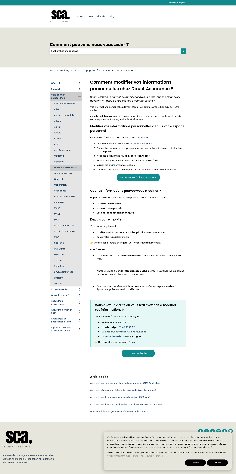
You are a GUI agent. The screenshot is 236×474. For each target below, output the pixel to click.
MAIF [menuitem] (56, 219)
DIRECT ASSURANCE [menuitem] (65, 167)
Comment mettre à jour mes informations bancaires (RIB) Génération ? (126, 383)
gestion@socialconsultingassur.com (125, 331)
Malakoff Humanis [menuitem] (64, 225)
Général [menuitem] (55, 83)
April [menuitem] (56, 144)
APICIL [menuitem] (57, 132)
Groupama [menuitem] (60, 190)
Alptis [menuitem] (57, 127)
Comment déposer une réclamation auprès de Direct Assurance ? (123, 390)
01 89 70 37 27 (123, 322)
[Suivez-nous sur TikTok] (212, 431)
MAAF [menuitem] (57, 208)
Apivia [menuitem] (57, 138)
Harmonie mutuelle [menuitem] (64, 196)
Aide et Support (177, 2)
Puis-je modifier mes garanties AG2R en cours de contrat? (119, 411)
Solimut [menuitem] (58, 260)
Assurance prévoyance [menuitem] (57, 302)
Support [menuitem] (55, 89)
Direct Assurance (142, 143)
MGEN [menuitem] (57, 237)
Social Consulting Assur (63, 70)
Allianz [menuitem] (57, 121)
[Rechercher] (183, 51)
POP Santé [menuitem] (59, 248)
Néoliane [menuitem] (59, 242)
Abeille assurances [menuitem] (64, 103)
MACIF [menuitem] (57, 213)
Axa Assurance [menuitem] (62, 150)
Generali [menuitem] (58, 179)
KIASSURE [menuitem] (59, 202)
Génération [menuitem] (60, 184)
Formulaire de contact (118, 336)
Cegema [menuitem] (59, 155)
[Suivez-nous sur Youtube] (218, 431)
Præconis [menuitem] (59, 254)
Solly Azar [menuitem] (59, 266)
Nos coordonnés (96, 16)
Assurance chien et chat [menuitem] (61, 311)
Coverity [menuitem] (59, 161)
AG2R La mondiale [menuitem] (64, 115)
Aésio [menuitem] (57, 109)
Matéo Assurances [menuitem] (64, 231)
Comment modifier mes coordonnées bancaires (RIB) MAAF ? (120, 397)
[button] (79, 83)
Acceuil (79, 16)
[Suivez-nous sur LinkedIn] (224, 431)
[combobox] (115, 51)
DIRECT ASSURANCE (125, 70)
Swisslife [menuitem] (59, 277)
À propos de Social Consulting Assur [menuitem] (61, 329)
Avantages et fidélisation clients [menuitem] (61, 320)
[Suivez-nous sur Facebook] (200, 431)
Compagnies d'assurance (95, 70)
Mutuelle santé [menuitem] (59, 289)
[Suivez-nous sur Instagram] (206, 431)
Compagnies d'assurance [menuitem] (58, 96)
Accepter (195, 462)
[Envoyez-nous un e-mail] (230, 431)
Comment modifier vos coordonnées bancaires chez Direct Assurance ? (126, 404)
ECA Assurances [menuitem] (63, 173)
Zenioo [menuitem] (58, 283)
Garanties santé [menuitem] (60, 295)
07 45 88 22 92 (127, 327)
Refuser (217, 462)
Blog (112, 16)
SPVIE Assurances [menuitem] (63, 271)
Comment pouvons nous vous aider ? (89, 44)
